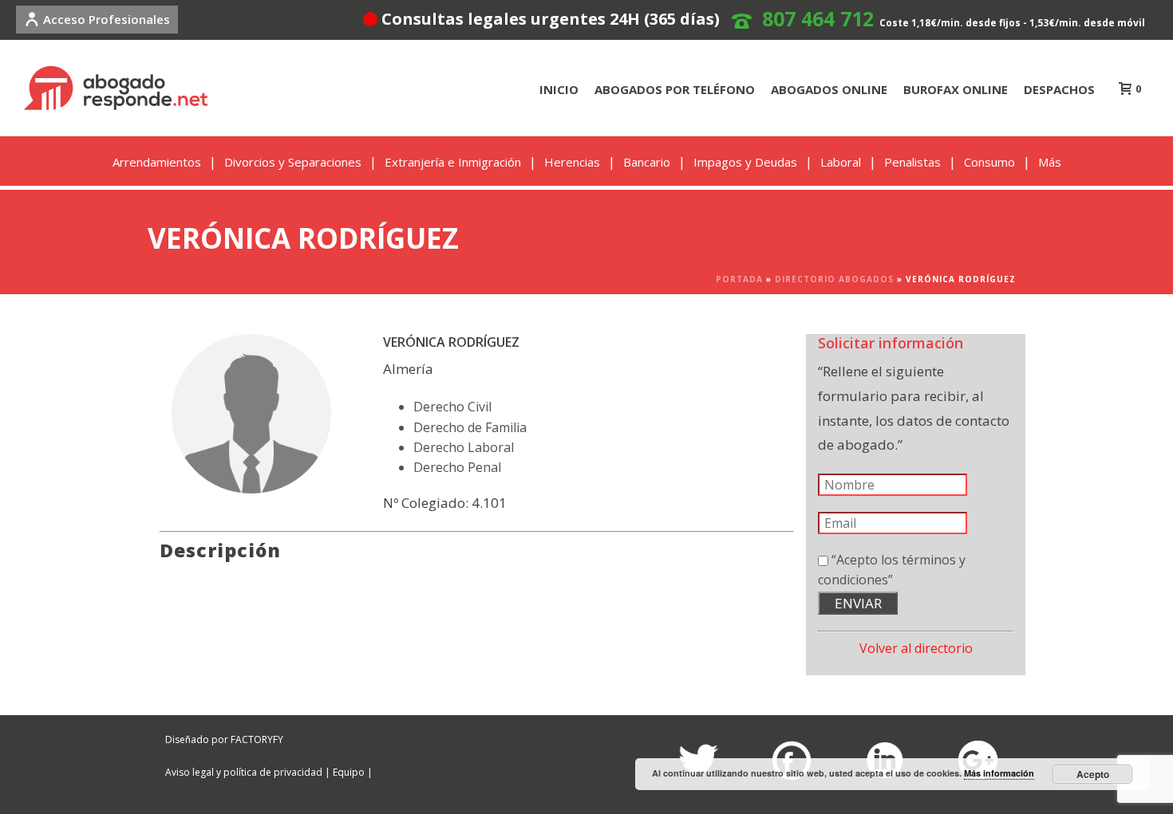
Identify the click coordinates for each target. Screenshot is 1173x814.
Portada (739, 279)
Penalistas (912, 162)
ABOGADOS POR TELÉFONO (674, 89)
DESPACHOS (1059, 89)
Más (1049, 162)
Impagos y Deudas (745, 162)
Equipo (349, 772)
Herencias (572, 162)
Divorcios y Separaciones (292, 162)
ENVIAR (858, 603)
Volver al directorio (916, 648)
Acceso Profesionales (106, 19)
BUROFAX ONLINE (955, 89)
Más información (999, 773)
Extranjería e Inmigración (453, 162)
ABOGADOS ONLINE (829, 89)
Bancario (646, 162)
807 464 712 (818, 18)
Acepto (1092, 774)
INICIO (559, 89)
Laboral (840, 162)
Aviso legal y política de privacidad (243, 772)
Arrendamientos (157, 162)
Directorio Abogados (834, 279)
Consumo (989, 162)
